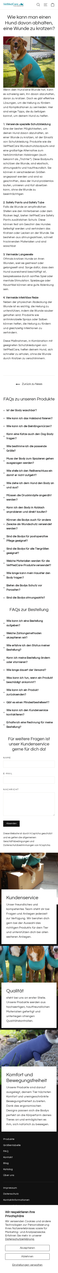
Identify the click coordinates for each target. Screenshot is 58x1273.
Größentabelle (12, 1145)
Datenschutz (11, 1193)
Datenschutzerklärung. (20, 1239)
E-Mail (7, 774)
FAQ (5, 1151)
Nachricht (11, 790)
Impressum (10, 1188)
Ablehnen (27, 1256)
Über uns (8, 1175)
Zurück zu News (31, 384)
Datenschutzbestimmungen (18, 845)
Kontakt (8, 1157)
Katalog (8, 1169)
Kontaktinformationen (16, 1200)
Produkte (8, 1139)
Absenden (11, 823)
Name (7, 758)
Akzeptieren (27, 1248)
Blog (6, 1163)
